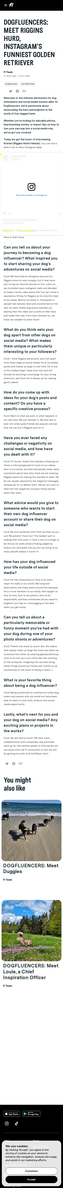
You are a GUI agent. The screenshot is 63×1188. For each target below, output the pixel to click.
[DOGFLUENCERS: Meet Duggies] (31, 830)
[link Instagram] (7, 1123)
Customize (31, 1171)
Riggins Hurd (9, 230)
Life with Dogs (28, 84)
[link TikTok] (16, 1123)
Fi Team (7, 879)
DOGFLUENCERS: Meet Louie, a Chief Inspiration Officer (31, 971)
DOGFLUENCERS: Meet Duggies (31, 868)
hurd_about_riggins (28, 230)
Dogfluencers (11, 84)
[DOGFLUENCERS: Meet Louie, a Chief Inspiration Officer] (31, 930)
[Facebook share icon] (17, 91)
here (39, 147)
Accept (31, 1179)
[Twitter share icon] (10, 91)
